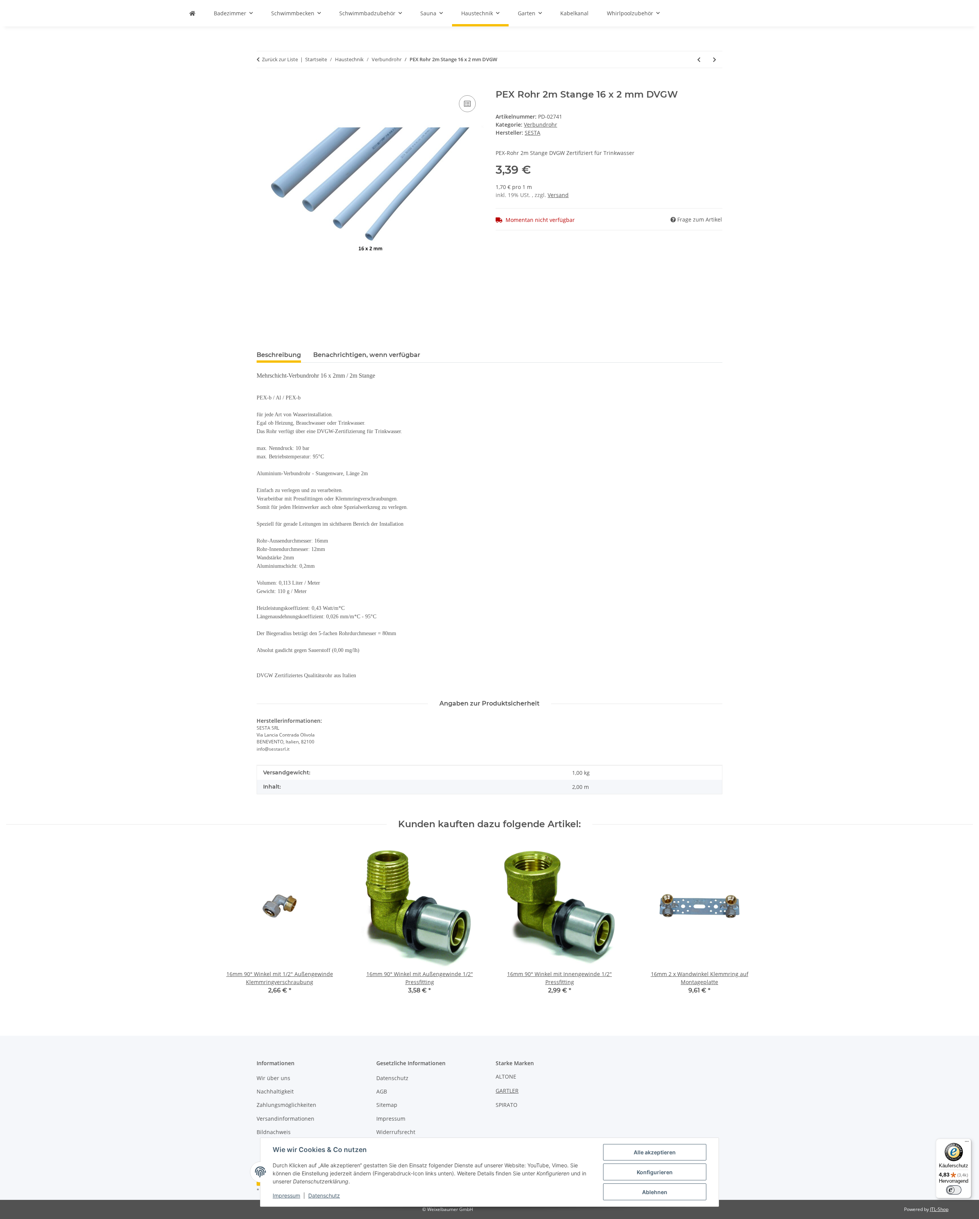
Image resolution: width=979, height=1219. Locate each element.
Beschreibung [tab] (279, 355)
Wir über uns (273, 1078)
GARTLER (507, 1090)
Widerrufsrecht (395, 1132)
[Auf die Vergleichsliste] (467, 103)
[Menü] (966, 1143)
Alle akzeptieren (655, 1152)
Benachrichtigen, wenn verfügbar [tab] (366, 355)
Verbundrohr (540, 124)
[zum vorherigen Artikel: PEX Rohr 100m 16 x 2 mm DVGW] (699, 59)
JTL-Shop (939, 1209)
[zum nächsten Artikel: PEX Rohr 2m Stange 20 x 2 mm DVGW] (714, 59)
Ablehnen (654, 1192)
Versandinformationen (285, 1118)
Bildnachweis (274, 1132)
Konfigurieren (655, 1172)
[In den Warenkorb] (263, 85)
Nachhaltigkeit (275, 1091)
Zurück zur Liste (280, 59)
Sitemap (386, 1104)
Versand (558, 195)
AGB (381, 1091)
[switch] (953, 1190)
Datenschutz (324, 1195)
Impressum (286, 1195)
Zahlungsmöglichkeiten (286, 1104)
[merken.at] (192, 13)
